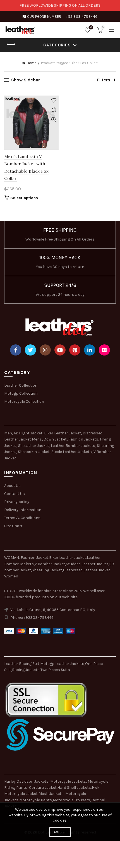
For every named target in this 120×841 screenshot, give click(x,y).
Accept (60, 832)
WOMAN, (12, 557)
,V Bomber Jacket (49, 564)
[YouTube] (60, 350)
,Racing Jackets (25, 669)
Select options (24, 198)
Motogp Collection (21, 393)
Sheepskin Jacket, (34, 451)
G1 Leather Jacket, (34, 445)
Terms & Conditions (22, 517)
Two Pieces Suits (55, 669)
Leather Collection (20, 385)
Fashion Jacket (34, 557)
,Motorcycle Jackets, (68, 781)
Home (32, 63)
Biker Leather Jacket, (63, 433)
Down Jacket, (56, 439)
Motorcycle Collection (24, 401)
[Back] (11, 44)
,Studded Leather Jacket (86, 564)
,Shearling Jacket (46, 570)
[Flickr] (104, 350)
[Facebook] (15, 350)
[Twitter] (30, 350)
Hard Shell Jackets (74, 787)
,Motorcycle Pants (35, 800)
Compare (54, 110)
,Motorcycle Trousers (71, 800)
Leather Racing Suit (21, 663)
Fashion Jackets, (83, 439)
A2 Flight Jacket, (28, 433)
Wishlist (91, 27)
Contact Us (14, 493)
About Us (12, 485)
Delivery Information (22, 509)
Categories (57, 44)
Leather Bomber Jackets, (73, 445)
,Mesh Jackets (51, 793)
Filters (103, 79)
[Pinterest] (74, 350)
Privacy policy (16, 501)
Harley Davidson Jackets (26, 781)
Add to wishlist (54, 100)
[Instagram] (45, 350)
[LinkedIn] (89, 350)
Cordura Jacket (43, 787)
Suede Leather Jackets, (72, 451)
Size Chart (13, 526)
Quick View (54, 120)
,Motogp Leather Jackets (61, 663)
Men (8, 433)
